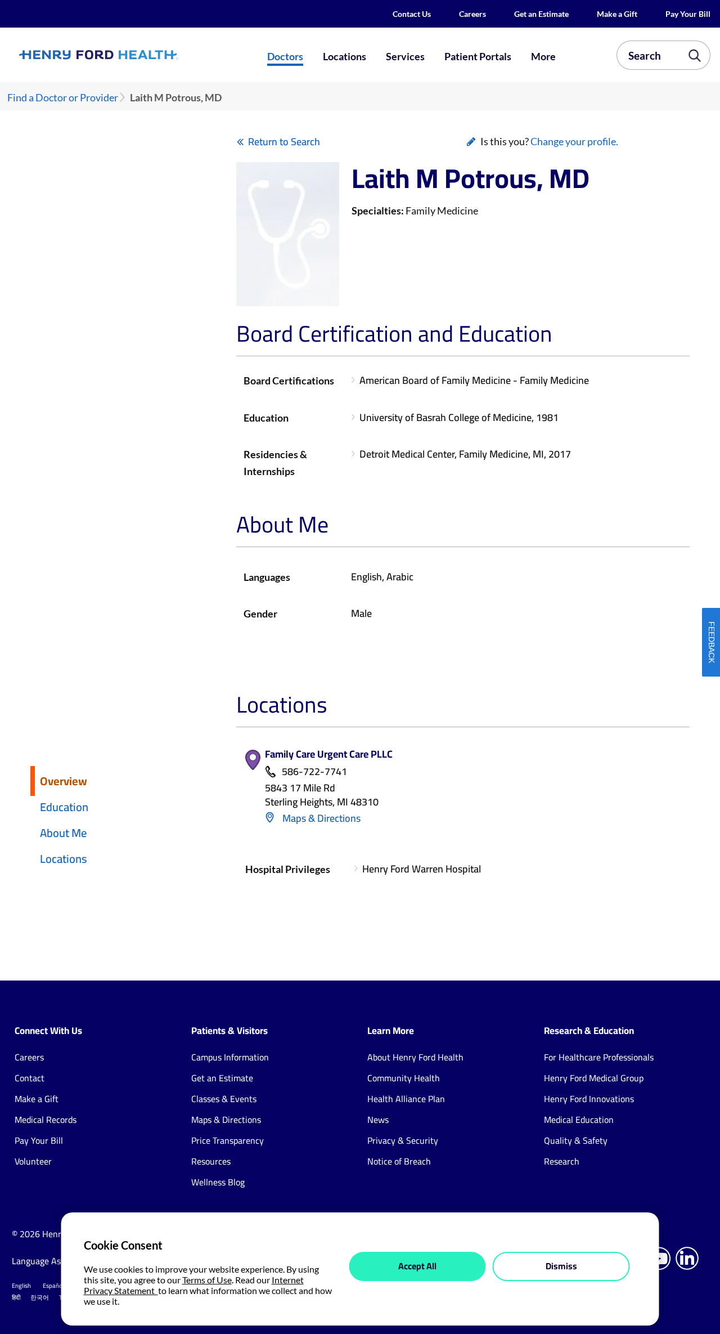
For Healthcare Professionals (599, 1057)
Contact (29, 1077)
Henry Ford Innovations (589, 1098)
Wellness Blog (218, 1182)
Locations (344, 56)
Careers (472, 14)
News (378, 1119)
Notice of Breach (399, 1161)
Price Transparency (227, 1140)
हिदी (16, 1297)
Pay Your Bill (687, 14)
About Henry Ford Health (415, 1057)
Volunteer (33, 1161)
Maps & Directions (320, 818)
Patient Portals (477, 56)
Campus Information (230, 1057)
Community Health (403, 1077)
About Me (63, 833)
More (543, 56)
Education (64, 807)
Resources (211, 1161)
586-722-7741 (314, 772)
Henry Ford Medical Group (594, 1077)
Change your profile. (574, 141)
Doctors (285, 56)
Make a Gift (617, 14)
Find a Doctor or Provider (62, 97)
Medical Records (45, 1119)
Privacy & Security (402, 1140)
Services (405, 56)
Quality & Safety (576, 1140)
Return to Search (284, 141)
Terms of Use (207, 1279)
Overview (63, 781)
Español (53, 1285)
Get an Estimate (541, 14)
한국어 (39, 1297)
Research (561, 1161)
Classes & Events (223, 1098)
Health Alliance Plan (406, 1098)
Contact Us (412, 14)
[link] (132, 55)
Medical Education (579, 1119)
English (21, 1285)
